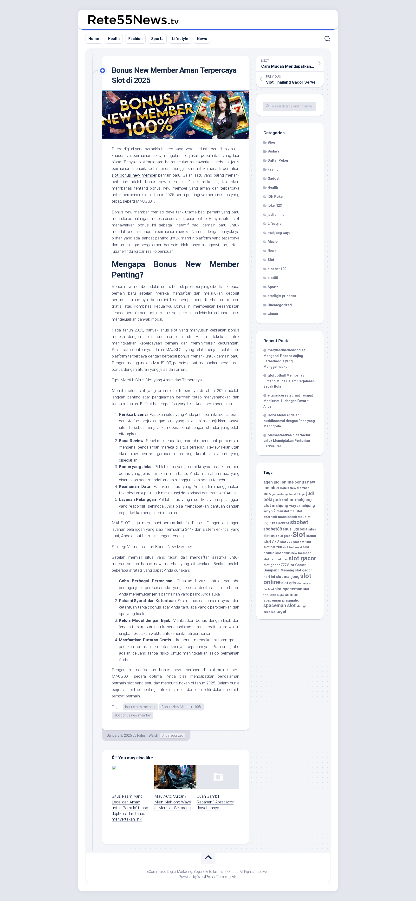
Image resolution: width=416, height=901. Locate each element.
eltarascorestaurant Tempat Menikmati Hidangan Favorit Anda (288, 400)
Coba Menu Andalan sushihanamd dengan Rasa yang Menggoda (289, 420)
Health (114, 38)
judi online (276, 215)
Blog (271, 142)
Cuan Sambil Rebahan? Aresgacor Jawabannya (215, 802)
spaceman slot (279, 605)
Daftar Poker (278, 160)
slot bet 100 (277, 269)
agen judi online (278, 482)
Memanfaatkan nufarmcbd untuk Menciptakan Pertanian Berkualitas (286, 440)
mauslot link (287, 517)
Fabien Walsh (147, 735)
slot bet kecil (292, 547)
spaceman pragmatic (281, 600)
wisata (273, 314)
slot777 (271, 541)
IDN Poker (276, 197)
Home (93, 38)
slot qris (288, 583)
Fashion (135, 38)
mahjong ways (279, 233)
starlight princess (282, 296)
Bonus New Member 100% (182, 707)
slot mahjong (287, 576)
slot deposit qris (275, 559)
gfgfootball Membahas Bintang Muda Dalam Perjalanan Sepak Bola (289, 380)
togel (281, 611)
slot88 (273, 278)
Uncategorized (172, 735)
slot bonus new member (134, 175)
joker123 (275, 205)
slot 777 (286, 542)
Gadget (274, 178)
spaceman (288, 594)
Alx (234, 877)
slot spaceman (288, 588)
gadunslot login (295, 494)
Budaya (274, 151)
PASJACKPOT (280, 523)
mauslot (282, 511)
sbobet (299, 522)
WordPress (206, 877)
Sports (157, 38)
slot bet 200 (272, 547)
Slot (271, 260)
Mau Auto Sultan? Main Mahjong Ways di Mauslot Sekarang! (172, 802)
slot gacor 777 (274, 565)
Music (273, 242)
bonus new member (140, 707)
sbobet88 (272, 529)
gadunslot (278, 494)
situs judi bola (295, 529)
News (202, 38)
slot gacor (302, 558)
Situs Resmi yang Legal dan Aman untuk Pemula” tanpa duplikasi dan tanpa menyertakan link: (130, 808)
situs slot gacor (281, 536)
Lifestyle (180, 38)
